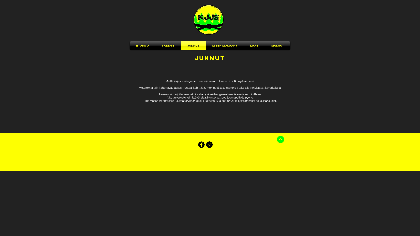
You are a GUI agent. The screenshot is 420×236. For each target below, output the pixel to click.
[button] (225, 45)
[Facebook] (201, 144)
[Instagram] (209, 144)
